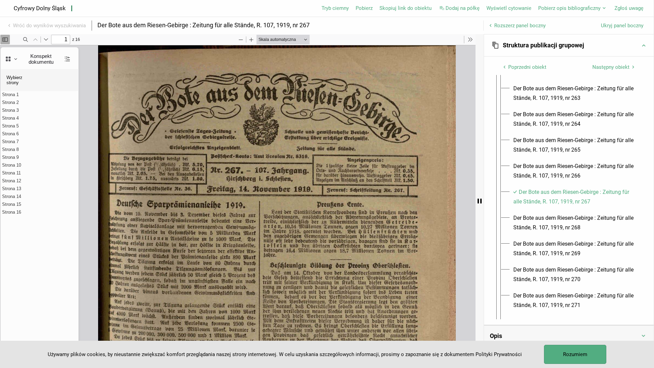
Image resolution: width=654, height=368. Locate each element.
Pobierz (364, 8)
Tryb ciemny (335, 8)
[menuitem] (575, 93)
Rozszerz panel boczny (520, 25)
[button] (569, 45)
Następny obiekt (610, 67)
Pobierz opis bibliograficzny (569, 8)
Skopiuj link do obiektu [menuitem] (405, 8)
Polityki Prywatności (499, 354)
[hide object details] (480, 201)
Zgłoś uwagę (628, 8)
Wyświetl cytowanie (508, 8)
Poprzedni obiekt (527, 67)
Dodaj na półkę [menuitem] (463, 8)
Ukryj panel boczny (622, 25)
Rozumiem (575, 354)
